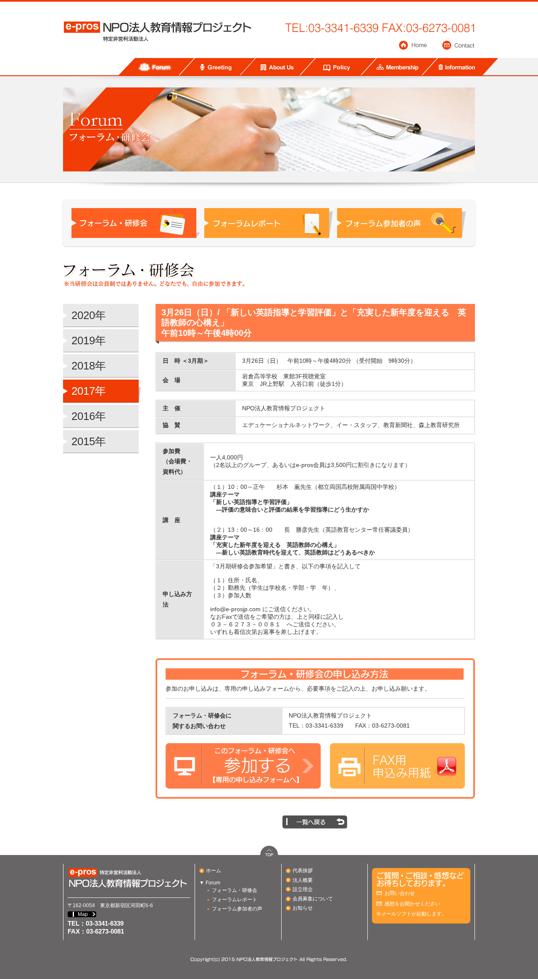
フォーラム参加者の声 (237, 909)
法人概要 (303, 880)
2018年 (88, 365)
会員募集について (313, 899)
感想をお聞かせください (412, 904)
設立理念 (303, 889)
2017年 (88, 391)
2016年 (88, 416)
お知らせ (303, 908)
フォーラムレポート (234, 899)
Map (83, 914)
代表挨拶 (303, 870)
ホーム (213, 870)
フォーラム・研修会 (234, 890)
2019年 (88, 340)
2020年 (88, 315)
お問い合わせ (400, 893)
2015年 (88, 441)
